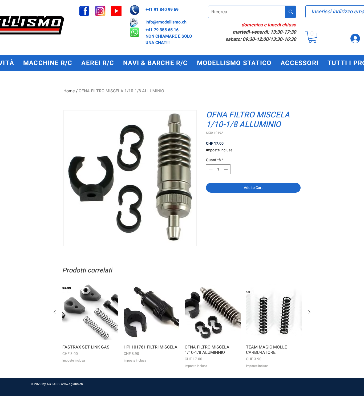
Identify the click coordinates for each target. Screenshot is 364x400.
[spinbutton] (218, 169)
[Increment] (226, 169)
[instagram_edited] (100, 11)
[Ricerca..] (290, 12)
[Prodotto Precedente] (54, 312)
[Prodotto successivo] (309, 312)
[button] (312, 37)
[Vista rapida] (90, 312)
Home (69, 91)
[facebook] (84, 11)
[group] (182, 329)
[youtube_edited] (116, 11)
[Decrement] (210, 169)
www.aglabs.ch (72, 384)
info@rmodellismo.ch (166, 22)
